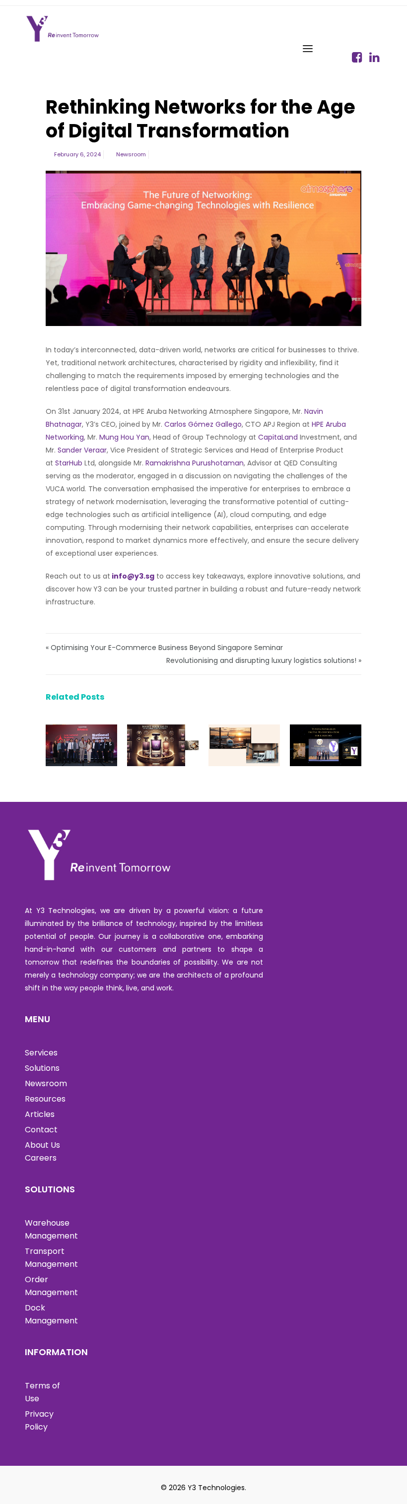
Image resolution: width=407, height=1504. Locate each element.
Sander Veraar (82, 450)
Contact (41, 1129)
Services (41, 1052)
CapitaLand (278, 437)
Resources (45, 1099)
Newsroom (131, 154)
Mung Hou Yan (124, 437)
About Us (42, 1145)
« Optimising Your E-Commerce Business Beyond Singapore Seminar (164, 648)
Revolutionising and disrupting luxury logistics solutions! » (263, 660)
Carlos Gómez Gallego (203, 424)
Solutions (42, 1068)
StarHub (68, 463)
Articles (40, 1114)
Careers (41, 1158)
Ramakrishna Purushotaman (194, 463)
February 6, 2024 (77, 154)
